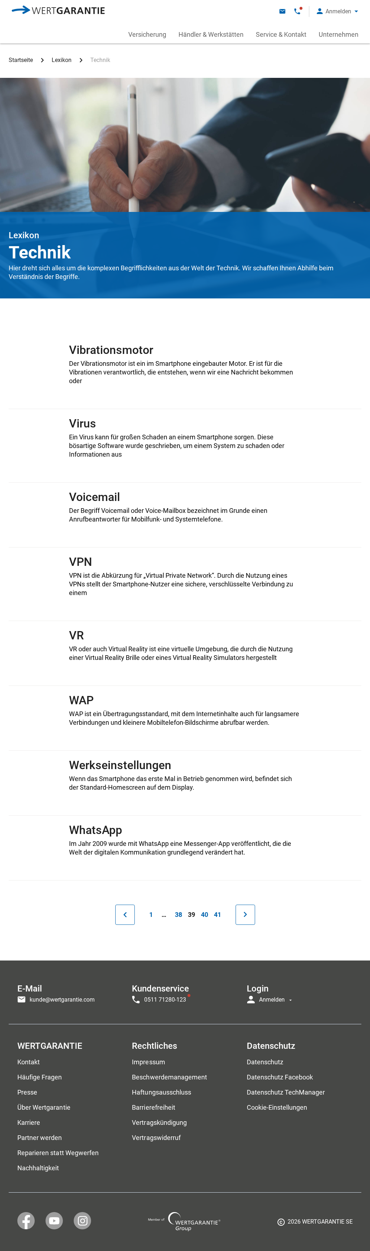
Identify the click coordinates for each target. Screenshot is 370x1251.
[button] (337, 11)
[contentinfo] (315, 1224)
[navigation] (185, 992)
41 (219, 914)
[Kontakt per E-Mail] (282, 11)
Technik (100, 60)
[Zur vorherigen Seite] (125, 915)
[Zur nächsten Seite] (245, 915)
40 (206, 914)
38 (180, 914)
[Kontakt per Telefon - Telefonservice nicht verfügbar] (297, 11)
